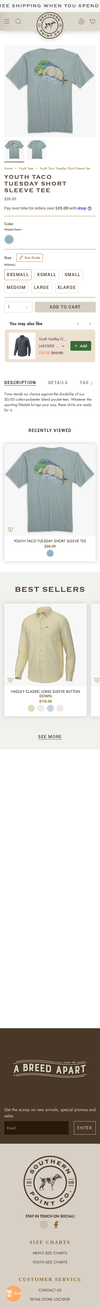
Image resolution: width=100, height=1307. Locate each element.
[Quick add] (10, 529)
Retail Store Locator (50, 1299)
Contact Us (50, 1290)
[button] (18, 21)
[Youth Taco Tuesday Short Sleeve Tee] (50, 490)
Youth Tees (26, 168)
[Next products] (90, 323)
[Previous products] (78, 323)
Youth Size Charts (50, 1262)
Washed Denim (50, 553)
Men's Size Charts (50, 1253)
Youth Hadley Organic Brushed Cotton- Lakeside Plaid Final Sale (53, 339)
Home (8, 168)
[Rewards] (13, 1294)
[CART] (92, 21)
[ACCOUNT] (81, 21)
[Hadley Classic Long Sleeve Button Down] (45, 645)
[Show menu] (7, 21)
